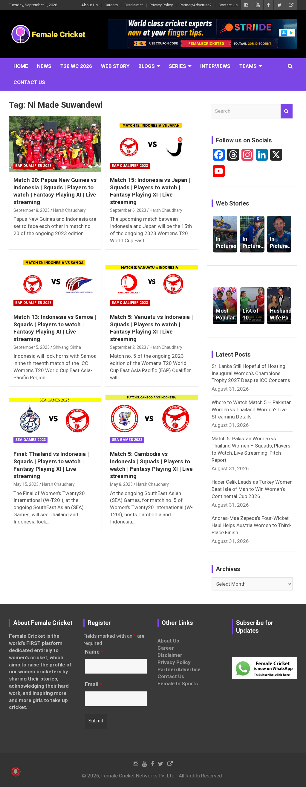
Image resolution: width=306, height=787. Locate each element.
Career (165, 648)
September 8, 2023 (31, 210)
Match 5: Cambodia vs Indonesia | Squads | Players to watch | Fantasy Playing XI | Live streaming (151, 464)
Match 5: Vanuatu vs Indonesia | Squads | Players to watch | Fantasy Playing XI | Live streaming (151, 327)
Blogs (146, 66)
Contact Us (228, 5)
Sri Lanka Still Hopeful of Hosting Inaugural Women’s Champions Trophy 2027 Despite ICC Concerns (251, 373)
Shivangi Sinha (67, 347)
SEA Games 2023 (30, 440)
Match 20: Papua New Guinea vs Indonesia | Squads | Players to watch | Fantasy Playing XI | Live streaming (55, 190)
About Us (89, 5)
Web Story (115, 66)
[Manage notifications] (15, 771)
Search (287, 111)
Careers (111, 5)
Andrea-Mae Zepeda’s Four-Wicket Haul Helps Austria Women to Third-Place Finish (252, 525)
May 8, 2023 (121, 484)
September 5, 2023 (31, 347)
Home (20, 66)
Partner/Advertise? (196, 5)
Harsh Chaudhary (69, 210)
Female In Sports (177, 683)
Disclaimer (134, 5)
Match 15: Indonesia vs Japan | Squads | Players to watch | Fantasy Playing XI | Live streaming (150, 190)
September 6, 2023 (128, 210)
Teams (248, 66)
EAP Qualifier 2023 (33, 166)
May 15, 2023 (26, 484)
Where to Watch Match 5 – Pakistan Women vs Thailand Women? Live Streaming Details (252, 409)
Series (177, 66)
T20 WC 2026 (76, 66)
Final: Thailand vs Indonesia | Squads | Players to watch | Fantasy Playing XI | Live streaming (51, 464)
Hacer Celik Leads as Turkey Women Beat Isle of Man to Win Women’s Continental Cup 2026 (252, 489)
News (44, 66)
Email (93, 684)
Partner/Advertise (179, 669)
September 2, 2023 (128, 347)
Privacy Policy (161, 5)
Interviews (215, 66)
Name (94, 652)
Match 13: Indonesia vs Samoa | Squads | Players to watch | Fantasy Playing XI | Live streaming (54, 327)
